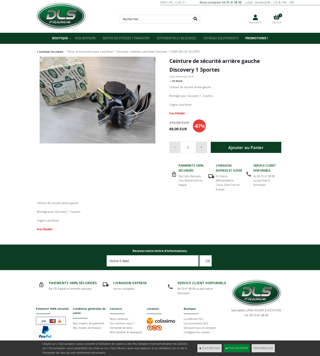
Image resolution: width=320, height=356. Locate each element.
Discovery (122, 51)
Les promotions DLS (196, 323)
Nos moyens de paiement (88, 323)
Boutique (60, 38)
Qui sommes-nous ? (122, 323)
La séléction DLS (193, 319)
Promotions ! (256, 38)
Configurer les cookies (197, 332)
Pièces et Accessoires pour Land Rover (90, 51)
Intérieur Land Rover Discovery (149, 51)
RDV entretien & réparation (126, 332)
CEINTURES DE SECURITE (185, 51)
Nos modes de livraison (87, 328)
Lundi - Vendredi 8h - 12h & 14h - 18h (247, 2)
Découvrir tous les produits (200, 328)
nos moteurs (85, 38)
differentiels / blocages (176, 38)
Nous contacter (119, 319)
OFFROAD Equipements (220, 38)
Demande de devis (121, 328)
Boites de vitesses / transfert (126, 38)
